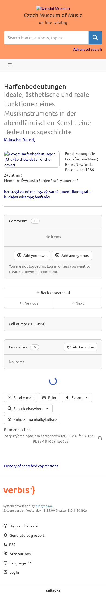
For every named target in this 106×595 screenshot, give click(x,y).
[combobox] (46, 37)
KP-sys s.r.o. (44, 505)
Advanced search (87, 49)
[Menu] (9, 65)
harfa (8, 191)
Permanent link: (17, 429)
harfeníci (42, 196)
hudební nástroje (18, 196)
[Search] (95, 37)
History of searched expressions (31, 465)
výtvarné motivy (28, 191)
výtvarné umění (57, 191)
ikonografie (82, 191)
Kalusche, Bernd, (19, 139)
